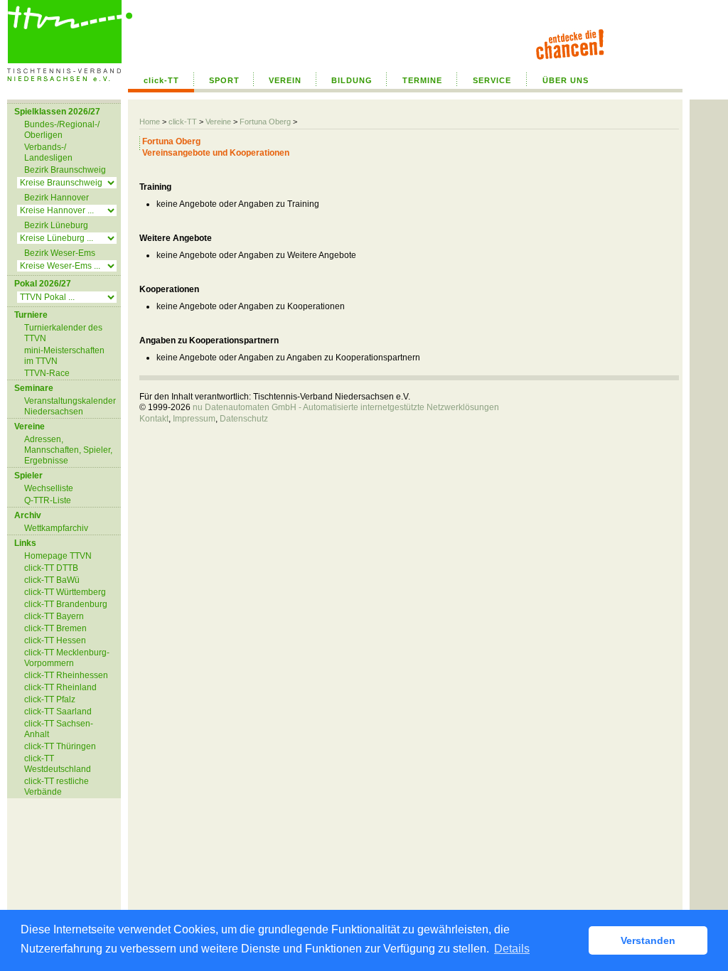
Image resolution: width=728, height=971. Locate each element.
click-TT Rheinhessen (66, 675)
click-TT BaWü (52, 580)
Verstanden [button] (648, 940)
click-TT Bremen (55, 628)
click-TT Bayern (54, 616)
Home (149, 121)
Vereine (218, 121)
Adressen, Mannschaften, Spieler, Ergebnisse (68, 450)
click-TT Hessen (55, 640)
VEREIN (285, 80)
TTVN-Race (47, 373)
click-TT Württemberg (65, 592)
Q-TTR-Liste (47, 500)
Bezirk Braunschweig (65, 170)
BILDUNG (352, 80)
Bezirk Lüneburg (56, 225)
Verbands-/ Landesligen (48, 152)
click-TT (161, 80)
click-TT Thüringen (60, 746)
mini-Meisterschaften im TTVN (64, 355)
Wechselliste (48, 488)
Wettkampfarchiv (56, 528)
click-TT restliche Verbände (56, 786)
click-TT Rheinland (60, 687)
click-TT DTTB (51, 568)
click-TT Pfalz (49, 699)
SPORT (224, 80)
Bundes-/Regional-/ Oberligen (62, 129)
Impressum (194, 419)
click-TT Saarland (58, 712)
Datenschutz (244, 419)
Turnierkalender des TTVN (63, 333)
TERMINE (422, 80)
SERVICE (492, 80)
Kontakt (153, 419)
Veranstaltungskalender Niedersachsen (70, 406)
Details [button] (512, 949)
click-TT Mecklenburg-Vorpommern (66, 658)
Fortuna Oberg (265, 121)
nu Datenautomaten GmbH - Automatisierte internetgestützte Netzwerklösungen (346, 407)
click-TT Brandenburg (65, 604)
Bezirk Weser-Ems (59, 253)
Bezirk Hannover (56, 198)
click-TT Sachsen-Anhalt (58, 729)
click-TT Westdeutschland (57, 763)
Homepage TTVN (58, 556)
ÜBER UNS (565, 80)
